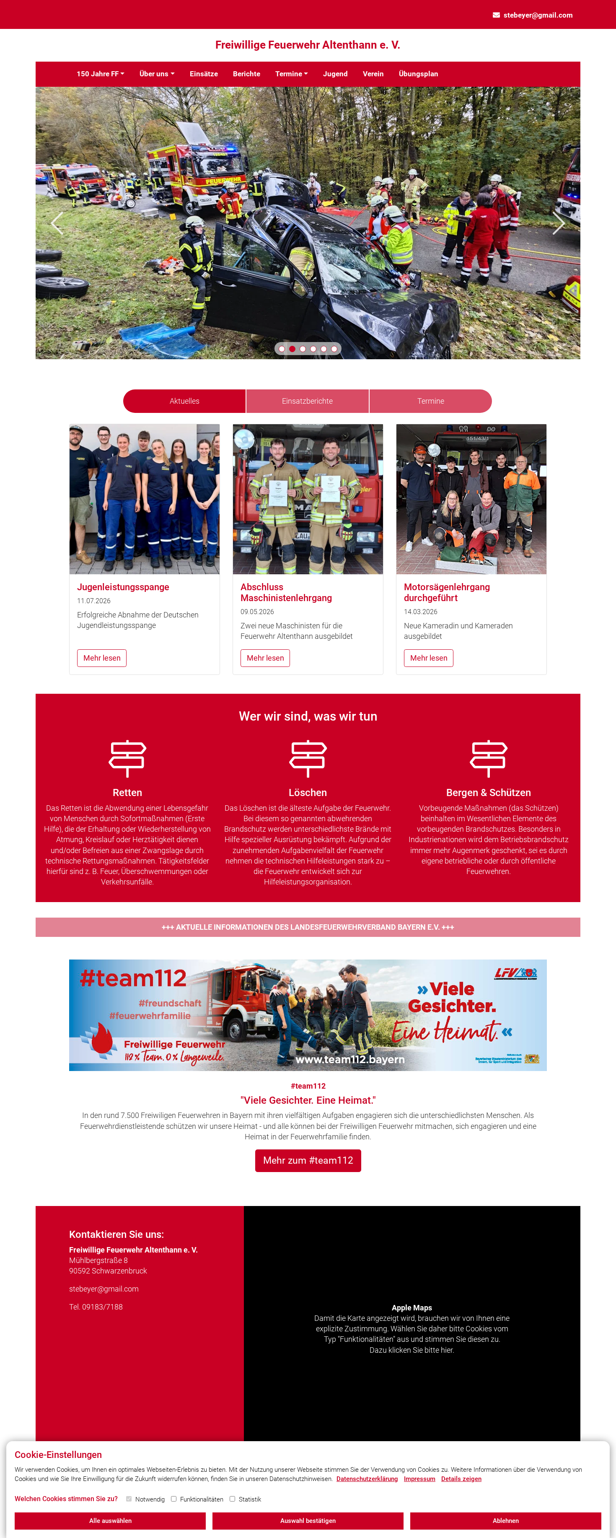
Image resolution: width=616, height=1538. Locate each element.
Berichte (246, 74)
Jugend (335, 74)
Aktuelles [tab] (184, 401)
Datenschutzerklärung (367, 1479)
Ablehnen (506, 1521)
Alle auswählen (110, 1521)
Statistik (250, 1499)
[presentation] (57, 223)
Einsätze (204, 74)
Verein (373, 74)
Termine (288, 74)
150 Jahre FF (98, 74)
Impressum (419, 1479)
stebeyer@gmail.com (538, 15)
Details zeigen (461, 1479)
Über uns (154, 74)
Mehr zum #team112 (308, 1160)
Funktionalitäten (201, 1499)
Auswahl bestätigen (308, 1521)
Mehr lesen (102, 658)
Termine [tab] (430, 401)
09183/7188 (102, 1306)
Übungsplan (418, 74)
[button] (282, 349)
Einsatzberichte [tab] (307, 401)
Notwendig (150, 1499)
